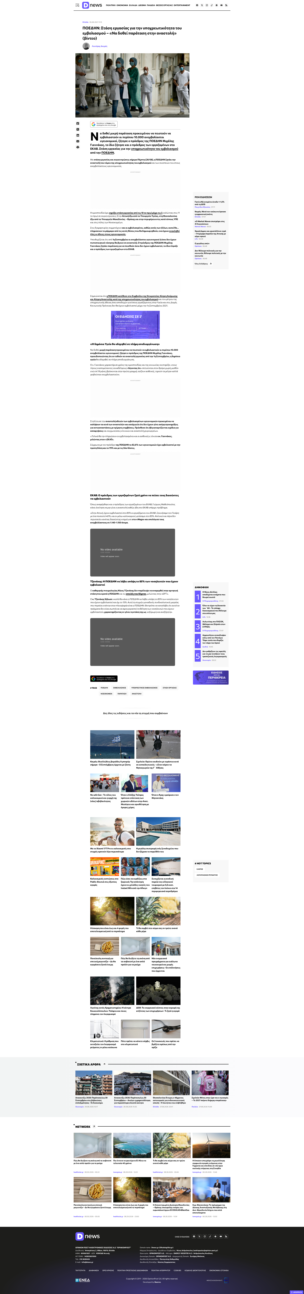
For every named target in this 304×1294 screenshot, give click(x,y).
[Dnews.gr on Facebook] (197, 5)
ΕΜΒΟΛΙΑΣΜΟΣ (119, 688)
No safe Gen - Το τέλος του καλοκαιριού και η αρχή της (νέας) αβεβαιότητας (103, 797)
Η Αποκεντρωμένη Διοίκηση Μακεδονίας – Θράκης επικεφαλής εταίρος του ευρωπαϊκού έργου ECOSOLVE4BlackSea (171, 1207)
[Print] (77, 147)
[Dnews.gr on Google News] (216, 5)
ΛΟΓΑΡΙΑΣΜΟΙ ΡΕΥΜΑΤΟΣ (207, 875)
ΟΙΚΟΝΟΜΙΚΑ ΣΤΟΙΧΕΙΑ (219, 1270)
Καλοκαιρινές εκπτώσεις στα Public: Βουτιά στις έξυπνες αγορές (104, 881)
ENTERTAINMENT (182, 5)
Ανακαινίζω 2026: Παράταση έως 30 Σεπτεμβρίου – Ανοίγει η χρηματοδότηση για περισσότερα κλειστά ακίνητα (132, 1100)
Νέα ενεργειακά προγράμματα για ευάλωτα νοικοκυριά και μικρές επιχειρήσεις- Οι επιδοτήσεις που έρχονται (166, 964)
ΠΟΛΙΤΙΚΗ (111, 5)
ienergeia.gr (117, 1172)
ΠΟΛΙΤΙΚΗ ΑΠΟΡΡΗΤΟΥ (160, 1270)
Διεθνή (205, 647)
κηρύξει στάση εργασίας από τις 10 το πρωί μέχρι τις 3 (135, 212)
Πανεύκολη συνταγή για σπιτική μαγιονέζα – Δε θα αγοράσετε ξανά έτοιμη (103, 961)
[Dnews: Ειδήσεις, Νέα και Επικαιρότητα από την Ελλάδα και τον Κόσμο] (92, 5)
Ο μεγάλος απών (202, 243)
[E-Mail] (77, 141)
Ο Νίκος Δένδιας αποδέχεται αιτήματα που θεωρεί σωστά (213, 594)
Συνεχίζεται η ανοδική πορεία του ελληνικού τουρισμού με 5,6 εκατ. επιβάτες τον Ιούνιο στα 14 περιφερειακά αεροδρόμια (165, 884)
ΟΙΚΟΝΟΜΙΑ (122, 5)
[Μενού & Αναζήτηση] (77, 5)
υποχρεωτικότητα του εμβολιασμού (154, 148)
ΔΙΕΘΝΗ (142, 5)
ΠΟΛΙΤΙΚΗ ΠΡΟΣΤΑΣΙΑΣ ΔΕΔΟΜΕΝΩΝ (132, 1270)
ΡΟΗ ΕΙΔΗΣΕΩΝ (203, 197)
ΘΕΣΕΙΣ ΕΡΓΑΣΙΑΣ (164, 5)
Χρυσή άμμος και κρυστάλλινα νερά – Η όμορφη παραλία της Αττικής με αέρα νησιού (210, 233)
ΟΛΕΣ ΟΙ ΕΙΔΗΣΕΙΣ (182, 1237)
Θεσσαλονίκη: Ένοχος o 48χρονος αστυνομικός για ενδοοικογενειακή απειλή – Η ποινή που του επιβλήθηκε (169, 1100)
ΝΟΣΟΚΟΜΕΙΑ (106, 694)
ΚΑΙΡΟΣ (200, 869)
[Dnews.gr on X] (202, 5)
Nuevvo (157, 1282)
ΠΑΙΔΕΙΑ (151, 5)
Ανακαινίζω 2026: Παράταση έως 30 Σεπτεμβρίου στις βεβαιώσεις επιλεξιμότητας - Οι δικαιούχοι (91, 1100)
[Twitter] (77, 129)
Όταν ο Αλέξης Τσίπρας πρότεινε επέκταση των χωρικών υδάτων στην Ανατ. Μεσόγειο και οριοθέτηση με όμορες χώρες (135, 801)
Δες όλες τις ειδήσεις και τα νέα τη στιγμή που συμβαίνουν (135, 713)
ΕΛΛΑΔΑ (133, 5)
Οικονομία (206, 660)
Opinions (198, 246)
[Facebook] (77, 123)
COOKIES (177, 1270)
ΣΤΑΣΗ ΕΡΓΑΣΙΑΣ (170, 688)
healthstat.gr (79, 1172)
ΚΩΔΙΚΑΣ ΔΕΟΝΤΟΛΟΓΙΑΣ (195, 1270)
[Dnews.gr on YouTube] (221, 5)
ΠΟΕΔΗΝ (107, 152)
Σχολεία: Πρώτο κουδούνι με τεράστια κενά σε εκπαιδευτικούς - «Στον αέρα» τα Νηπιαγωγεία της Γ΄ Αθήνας (157, 764)
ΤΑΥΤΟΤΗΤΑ (80, 1270)
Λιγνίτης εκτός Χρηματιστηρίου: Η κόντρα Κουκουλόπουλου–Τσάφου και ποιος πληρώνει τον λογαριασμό (110, 1010)
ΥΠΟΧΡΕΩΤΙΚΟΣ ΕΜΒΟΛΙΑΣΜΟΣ (144, 688)
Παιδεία (195, 1107)
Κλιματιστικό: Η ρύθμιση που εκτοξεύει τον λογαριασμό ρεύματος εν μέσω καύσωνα (104, 1044)
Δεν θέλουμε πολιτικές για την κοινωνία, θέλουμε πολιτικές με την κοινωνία (210, 253)
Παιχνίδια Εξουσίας (202, 207)
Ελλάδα (85, 22)
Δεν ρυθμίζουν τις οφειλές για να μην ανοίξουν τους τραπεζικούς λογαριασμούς (214, 653)
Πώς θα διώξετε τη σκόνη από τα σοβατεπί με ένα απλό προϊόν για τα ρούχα (135, 961)
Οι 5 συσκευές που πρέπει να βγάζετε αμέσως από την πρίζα (165, 1044)
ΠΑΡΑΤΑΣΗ (122, 694)
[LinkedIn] (77, 135)
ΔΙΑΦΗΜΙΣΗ (94, 1270)
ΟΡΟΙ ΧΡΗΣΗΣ (108, 1270)
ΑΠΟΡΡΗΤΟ (297, 1292)
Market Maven (200, 226)
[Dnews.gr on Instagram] (207, 5)
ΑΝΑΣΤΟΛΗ (136, 694)
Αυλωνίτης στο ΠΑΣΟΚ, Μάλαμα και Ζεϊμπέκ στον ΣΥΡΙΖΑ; (213, 624)
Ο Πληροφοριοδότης (210, 601)
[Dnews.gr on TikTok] (212, 5)
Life (196, 239)
